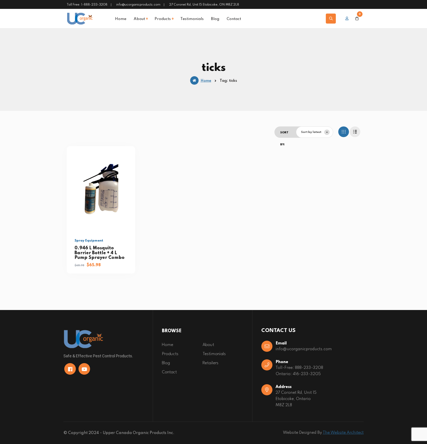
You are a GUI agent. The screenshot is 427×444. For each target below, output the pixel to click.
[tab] (343, 131)
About (139, 19)
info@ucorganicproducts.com (138, 4)
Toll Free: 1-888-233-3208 (87, 4)
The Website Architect (343, 433)
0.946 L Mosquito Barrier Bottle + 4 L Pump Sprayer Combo (100, 253)
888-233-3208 (309, 368)
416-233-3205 (307, 374)
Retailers (210, 363)
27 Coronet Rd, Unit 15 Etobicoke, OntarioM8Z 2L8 (296, 399)
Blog (215, 19)
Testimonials (192, 19)
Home (120, 19)
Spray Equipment (89, 240)
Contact (234, 19)
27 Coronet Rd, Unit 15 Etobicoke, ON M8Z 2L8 (204, 4)
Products (163, 19)
